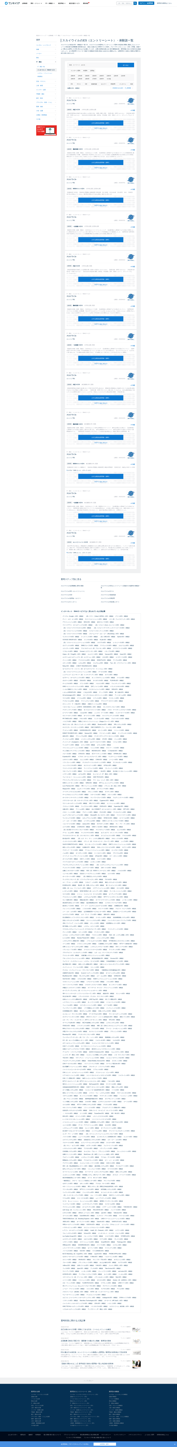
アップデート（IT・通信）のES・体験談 (100, 1309)
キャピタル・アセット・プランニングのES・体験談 (99, 1151)
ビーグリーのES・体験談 (70, 713)
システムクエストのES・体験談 (72, 1148)
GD (86, 84)
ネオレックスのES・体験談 (120, 838)
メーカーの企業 (35, 1399)
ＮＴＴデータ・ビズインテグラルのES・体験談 (99, 1172)
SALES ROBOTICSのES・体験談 (73, 844)
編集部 (31, 1434)
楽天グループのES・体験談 (105, 622)
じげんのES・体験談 (84, 663)
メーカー (39, 53)
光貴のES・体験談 (68, 809)
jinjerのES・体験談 (82, 1268)
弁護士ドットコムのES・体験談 (97, 704)
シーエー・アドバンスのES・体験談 (73, 1289)
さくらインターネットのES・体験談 (112, 1192)
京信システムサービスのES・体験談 (73, 920)
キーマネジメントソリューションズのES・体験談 (96, 1046)
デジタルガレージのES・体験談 (122, 762)
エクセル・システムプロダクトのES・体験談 (76, 935)
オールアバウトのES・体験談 (91, 1207)
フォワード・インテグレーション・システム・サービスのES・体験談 (83, 961)
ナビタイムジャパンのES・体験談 (99, 689)
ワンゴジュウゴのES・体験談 (71, 818)
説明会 (92, 70)
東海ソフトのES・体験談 (127, 1017)
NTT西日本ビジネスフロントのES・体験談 (122, 941)
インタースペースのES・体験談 (125, 713)
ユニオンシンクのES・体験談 (71, 1175)
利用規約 (38, 1434)
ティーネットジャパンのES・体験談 (121, 891)
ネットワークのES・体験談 (96, 1002)
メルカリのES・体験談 (102, 683)
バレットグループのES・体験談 (93, 1236)
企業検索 (24, 3)
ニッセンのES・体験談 (125, 1274)
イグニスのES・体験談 (100, 698)
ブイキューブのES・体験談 (71, 806)
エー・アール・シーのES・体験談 (73, 882)
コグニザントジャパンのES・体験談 (91, 1005)
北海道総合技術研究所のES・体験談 (73, 1087)
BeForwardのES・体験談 (96, 1084)
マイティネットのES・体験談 (108, 1096)
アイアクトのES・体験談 (70, 1163)
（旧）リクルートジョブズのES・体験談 (75, 631)
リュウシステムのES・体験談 (71, 1192)
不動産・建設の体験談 (115, 1412)
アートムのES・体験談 (83, 809)
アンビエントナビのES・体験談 (96, 1294)
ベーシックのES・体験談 (121, 730)
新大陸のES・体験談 (69, 838)
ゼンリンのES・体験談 (105, 730)
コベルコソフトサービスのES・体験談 (95, 949)
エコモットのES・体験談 (98, 862)
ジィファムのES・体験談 (99, 1131)
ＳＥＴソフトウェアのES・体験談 (73, 984)
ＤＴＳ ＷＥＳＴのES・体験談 (97, 1177)
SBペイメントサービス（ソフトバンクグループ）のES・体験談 (82, 993)
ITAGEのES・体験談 (69, 1025)
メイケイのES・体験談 (69, 1136)
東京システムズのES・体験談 (71, 847)
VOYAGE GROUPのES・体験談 (72, 639)
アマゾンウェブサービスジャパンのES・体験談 (77, 780)
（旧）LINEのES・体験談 (107, 636)
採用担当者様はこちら (164, 3)
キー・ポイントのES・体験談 (118, 856)
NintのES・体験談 (121, 1277)
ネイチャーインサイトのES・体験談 (73, 1017)
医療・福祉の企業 (36, 1418)
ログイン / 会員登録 (146, 3)
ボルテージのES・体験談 (70, 680)
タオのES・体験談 (90, 1101)
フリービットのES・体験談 (107, 733)
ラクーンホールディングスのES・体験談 (75, 803)
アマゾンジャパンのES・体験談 (72, 622)
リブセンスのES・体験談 (70, 651)
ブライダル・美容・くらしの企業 (40, 1416)
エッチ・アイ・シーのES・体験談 (73, 1134)
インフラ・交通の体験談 (116, 1410)
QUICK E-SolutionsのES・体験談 (99, 1052)
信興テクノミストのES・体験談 (72, 1154)
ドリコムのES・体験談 (84, 698)
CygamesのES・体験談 (107, 800)
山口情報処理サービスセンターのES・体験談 (97, 911)
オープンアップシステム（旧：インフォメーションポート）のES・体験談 (85, 990)
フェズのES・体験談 (69, 1268)
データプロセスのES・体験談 (98, 1014)
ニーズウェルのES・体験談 (92, 821)
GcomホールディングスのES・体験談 (92, 973)
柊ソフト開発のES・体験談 (113, 999)
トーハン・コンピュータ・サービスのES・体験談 (92, 894)
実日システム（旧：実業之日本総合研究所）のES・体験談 (105, 1186)
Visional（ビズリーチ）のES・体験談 (91, 651)
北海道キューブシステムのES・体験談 (124, 911)
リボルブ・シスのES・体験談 (94, 882)
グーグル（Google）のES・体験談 (73, 616)
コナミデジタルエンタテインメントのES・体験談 (98, 695)
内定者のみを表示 (118, 88)
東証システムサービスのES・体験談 (116, 882)
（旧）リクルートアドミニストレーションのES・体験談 (79, 672)
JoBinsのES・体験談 (69, 1265)
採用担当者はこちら (163, 1434)
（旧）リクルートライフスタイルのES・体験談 (77, 628)
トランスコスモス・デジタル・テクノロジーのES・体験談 (96, 996)
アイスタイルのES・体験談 (86, 660)
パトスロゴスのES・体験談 (99, 1306)
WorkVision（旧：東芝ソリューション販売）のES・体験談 (101, 1154)
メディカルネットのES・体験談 (104, 1277)
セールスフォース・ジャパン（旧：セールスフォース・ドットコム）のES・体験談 (87, 669)
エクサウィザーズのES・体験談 (72, 1239)
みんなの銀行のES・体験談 (108, 1262)
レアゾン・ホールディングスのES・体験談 (75, 1230)
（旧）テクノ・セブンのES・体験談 (73, 1145)
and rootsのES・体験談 (125, 1271)
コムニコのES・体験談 (87, 759)
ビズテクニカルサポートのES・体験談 (109, 1101)
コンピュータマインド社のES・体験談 (117, 1058)
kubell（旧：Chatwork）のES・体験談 (101, 1230)
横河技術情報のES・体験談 (100, 958)
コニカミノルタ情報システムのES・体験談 (99, 1055)
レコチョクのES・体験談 (70, 891)
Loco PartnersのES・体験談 (71, 786)
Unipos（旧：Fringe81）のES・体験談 (74, 654)
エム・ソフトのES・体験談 (98, 1195)
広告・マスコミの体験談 (116, 1405)
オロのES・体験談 (108, 657)
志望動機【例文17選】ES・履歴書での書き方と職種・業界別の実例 (86, 1341)
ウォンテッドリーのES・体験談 (121, 683)
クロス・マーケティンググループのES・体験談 (122, 710)
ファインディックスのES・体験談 (118, 929)
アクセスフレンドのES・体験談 (93, 1160)
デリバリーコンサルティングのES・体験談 (122, 1131)
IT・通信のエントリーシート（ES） (80, 1403)
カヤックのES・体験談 (69, 663)
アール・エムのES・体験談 (71, 832)
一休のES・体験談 (105, 771)
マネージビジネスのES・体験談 (126, 1093)
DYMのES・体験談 (84, 753)
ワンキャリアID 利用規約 (73, 1437)
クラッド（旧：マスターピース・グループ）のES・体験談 (101, 841)
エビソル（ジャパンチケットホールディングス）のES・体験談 (81, 1297)
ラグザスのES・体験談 (108, 1289)
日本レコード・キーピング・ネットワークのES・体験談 (106, 1110)
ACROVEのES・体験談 (70, 1274)
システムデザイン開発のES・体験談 (73, 941)
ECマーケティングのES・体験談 (102, 753)
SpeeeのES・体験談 (123, 636)
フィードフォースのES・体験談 (93, 768)
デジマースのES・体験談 (113, 1084)
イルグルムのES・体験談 (100, 663)
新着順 (129, 88)
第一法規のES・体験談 (122, 692)
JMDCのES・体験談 (69, 1221)
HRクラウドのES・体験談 (97, 803)
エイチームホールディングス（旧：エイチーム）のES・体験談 (81, 657)
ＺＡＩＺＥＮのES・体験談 (85, 1198)
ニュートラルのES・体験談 (86, 1136)
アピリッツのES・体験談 (90, 812)
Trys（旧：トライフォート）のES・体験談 (123, 663)
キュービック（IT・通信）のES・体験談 (105, 774)
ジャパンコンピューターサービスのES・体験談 (77, 1069)
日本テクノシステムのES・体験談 (119, 1195)
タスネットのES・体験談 (119, 1061)
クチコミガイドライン (135, 1434)
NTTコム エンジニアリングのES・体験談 (111, 783)
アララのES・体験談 (98, 1028)
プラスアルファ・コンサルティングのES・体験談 (77, 952)
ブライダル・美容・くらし (44, 102)
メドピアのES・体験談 (69, 721)
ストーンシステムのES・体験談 (96, 920)
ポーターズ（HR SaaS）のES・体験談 (116, 1300)
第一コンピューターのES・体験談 (116, 885)
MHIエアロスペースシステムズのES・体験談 (76, 1028)
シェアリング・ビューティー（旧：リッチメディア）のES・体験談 (83, 674)
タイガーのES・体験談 (113, 1142)
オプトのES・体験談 (111, 674)
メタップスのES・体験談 (112, 651)
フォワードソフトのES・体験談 (113, 1145)
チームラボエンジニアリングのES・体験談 (75, 794)
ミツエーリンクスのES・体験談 (115, 1002)
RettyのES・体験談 (68, 666)
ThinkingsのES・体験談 (124, 1242)
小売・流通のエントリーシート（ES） (80, 1421)
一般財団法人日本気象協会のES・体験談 (113, 970)
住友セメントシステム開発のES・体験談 (75, 999)
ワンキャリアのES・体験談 (71, 636)
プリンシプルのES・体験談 (84, 736)
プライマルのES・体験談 (120, 853)
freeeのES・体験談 (125, 654)
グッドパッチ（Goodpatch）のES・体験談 (75, 742)
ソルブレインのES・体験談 (126, 1075)
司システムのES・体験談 (87, 976)
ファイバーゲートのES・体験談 (126, 815)
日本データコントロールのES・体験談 (98, 1087)
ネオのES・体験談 (110, 1125)
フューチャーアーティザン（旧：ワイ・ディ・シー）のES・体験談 (83, 1037)
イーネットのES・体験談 (103, 917)
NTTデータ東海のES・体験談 (128, 943)
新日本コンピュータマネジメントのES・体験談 (106, 1049)
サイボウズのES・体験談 (100, 680)
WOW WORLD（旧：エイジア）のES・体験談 (94, 891)
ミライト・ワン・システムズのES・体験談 (102, 1093)
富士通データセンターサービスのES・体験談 (76, 1131)
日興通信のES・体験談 (121, 906)
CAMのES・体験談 (101, 759)
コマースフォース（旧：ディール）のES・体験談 (77, 1277)
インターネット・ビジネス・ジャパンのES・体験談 (113, 1233)
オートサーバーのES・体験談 (71, 876)
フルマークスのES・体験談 (71, 1142)
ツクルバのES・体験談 (120, 742)
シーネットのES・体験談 (129, 900)
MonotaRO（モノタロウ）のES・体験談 (102, 815)
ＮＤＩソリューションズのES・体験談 (74, 1186)
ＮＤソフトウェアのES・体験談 (72, 1107)
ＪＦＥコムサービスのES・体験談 (96, 941)
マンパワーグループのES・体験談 (100, 797)
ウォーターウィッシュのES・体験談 (73, 1294)
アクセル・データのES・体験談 (110, 1157)
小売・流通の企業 (36, 1421)
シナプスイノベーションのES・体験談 (74, 1002)
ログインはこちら (100, 128)
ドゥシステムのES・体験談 (90, 1192)
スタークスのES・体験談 (98, 794)
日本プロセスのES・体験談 (120, 1122)
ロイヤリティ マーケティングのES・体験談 (76, 727)
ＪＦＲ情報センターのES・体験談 (94, 1008)
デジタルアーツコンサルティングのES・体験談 (96, 762)
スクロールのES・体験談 (112, 1204)
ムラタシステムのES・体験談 (115, 1022)
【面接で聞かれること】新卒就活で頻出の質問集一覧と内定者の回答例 (87, 1363)
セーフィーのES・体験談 (95, 1248)
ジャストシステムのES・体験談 (90, 739)
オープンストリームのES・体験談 (111, 1128)
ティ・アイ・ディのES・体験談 (125, 824)
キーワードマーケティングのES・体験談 (108, 900)
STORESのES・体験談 (128, 1236)
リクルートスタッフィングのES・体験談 (101, 631)
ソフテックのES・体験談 (70, 1300)
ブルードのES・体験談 (69, 1262)
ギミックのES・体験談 (97, 923)
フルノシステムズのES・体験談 (72, 1233)
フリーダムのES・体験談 (70, 1189)
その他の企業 (35, 1425)
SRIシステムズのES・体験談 (122, 724)
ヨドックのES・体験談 (85, 932)
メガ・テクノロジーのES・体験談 (124, 1055)
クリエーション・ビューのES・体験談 (107, 1072)
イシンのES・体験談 (120, 739)
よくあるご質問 (149, 1434)
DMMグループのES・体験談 (89, 645)
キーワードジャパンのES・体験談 (73, 1172)
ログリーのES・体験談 (129, 847)
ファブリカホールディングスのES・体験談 (75, 862)
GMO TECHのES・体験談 (101, 777)
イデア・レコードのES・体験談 (111, 1207)
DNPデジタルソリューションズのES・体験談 (122, 844)
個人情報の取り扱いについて (52, 1434)
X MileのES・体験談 (96, 1256)
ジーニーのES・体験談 (116, 759)
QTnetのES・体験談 (101, 856)
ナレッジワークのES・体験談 (107, 1271)
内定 (131, 84)
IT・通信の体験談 (114, 1403)
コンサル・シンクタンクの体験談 (118, 1394)
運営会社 (23, 1434)
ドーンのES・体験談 (69, 943)
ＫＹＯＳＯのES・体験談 (115, 1169)
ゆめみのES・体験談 (88, 824)
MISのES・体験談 (68, 1116)
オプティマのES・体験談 (94, 1145)
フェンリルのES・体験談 (70, 1005)
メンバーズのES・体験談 (118, 1210)
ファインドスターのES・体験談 (72, 768)
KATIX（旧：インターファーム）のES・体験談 (104, 1292)
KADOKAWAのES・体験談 (88, 730)
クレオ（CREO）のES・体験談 (118, 1265)
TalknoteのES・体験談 (120, 1213)
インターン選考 (75, 70)
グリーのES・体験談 (121, 616)
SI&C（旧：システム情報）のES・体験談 (121, 935)
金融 (37, 49)
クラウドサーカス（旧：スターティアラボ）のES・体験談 (80, 800)
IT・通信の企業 (35, 1403)
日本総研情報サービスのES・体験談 (117, 961)
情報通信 (39, 76)
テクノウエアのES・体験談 (112, 1180)
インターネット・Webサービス (46, 70)
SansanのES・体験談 (111, 654)
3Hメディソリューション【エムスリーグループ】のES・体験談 (82, 1286)
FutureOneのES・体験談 (101, 1113)
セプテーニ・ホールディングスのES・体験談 (76, 677)
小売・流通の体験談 (114, 1421)
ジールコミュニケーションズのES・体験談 (75, 1122)
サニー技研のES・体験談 (70, 900)
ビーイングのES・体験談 (83, 1116)
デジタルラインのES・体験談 (122, 812)
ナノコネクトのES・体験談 (102, 853)
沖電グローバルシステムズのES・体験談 (75, 1031)
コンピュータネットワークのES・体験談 (92, 1163)
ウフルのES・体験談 (69, 1198)
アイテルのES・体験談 (110, 1104)
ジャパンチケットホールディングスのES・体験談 (77, 1303)
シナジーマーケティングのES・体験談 (74, 1248)
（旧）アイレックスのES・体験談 (73, 1099)
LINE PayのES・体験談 (96, 999)
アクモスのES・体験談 (91, 1148)
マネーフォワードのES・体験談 (72, 771)
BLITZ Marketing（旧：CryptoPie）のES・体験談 (77, 1254)
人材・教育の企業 (36, 1407)
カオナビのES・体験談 (91, 1239)
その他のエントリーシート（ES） (79, 1425)
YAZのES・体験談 (68, 1058)
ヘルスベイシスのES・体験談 (114, 1256)
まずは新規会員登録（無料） (100, 123)
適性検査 (85, 3)
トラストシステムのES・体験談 (86, 943)
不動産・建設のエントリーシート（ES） (81, 1412)
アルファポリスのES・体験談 (120, 718)
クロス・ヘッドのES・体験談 (71, 812)
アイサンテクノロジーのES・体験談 (89, 1034)
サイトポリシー (106, 1434)
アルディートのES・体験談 (71, 1157)
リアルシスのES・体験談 (100, 1069)
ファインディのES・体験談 (113, 1248)
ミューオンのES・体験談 (70, 873)
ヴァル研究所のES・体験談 (100, 1251)
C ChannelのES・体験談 (115, 751)
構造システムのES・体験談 (120, 1087)
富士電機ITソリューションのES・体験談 (75, 1066)
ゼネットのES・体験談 (87, 1183)
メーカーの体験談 (114, 1399)
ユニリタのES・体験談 (69, 1125)
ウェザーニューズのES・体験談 (118, 756)
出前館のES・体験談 (88, 847)
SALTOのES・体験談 (69, 979)
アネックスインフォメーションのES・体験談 (76, 958)
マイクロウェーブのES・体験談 (105, 829)
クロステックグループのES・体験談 (96, 984)
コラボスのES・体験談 (84, 979)
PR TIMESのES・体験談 (70, 718)
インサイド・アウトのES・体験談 (107, 1215)
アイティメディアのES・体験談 (72, 710)
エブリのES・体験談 (69, 827)
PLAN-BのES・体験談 (117, 680)
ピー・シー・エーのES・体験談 (114, 1160)
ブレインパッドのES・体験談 (114, 768)
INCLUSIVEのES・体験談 (101, 1210)
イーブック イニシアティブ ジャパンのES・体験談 (78, 856)
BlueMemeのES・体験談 (70, 976)
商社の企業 (34, 1401)
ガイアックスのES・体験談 (71, 645)
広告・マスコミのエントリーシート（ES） (82, 1405)
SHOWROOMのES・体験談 (86, 1245)
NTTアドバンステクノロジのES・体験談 (116, 897)
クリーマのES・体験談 (104, 1245)
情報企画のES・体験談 (87, 900)
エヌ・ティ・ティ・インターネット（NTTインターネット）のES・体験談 (85, 1020)
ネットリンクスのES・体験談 (89, 1096)
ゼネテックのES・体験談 (70, 1183)
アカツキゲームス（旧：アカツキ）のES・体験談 (96, 648)
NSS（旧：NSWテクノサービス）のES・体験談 (100, 870)
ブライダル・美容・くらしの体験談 (119, 1416)
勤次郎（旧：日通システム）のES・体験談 (91, 885)
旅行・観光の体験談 (114, 1414)
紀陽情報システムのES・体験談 (100, 1122)
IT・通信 (38, 62)
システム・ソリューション (44, 73)
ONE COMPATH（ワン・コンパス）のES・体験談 (106, 727)
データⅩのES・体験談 (105, 672)
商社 (37, 57)
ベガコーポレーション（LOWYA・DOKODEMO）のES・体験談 (82, 707)
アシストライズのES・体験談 (71, 867)
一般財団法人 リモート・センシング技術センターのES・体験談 (82, 1180)
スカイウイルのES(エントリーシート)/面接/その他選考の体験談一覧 (120, 587)
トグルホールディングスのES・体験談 (74, 1309)
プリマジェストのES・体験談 (71, 1207)
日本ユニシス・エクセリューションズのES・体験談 (78, 1072)
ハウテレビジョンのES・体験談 (72, 1227)
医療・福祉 (39, 106)
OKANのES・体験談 (84, 1259)
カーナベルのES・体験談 (127, 818)
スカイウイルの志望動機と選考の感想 (72, 586)
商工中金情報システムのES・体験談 (93, 1022)
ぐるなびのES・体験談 (90, 692)
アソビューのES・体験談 (70, 730)
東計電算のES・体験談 (69, 964)
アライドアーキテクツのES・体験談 (112, 701)
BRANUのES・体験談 (116, 827)
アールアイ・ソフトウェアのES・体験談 (75, 1052)
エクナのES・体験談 (114, 873)
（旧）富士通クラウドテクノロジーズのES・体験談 (78, 829)
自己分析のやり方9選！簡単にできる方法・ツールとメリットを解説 (86, 1329)
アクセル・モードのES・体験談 (105, 1183)
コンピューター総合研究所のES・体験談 (97, 1090)
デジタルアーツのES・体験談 (125, 1166)
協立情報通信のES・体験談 (94, 903)
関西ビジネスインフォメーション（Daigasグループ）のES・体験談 (98, 721)
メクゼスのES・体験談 (124, 870)
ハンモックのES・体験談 (88, 1271)
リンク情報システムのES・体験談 (73, 1101)
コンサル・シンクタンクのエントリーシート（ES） (84, 1394)
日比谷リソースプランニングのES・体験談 (93, 873)
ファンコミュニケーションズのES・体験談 (75, 748)
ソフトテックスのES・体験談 (86, 1025)
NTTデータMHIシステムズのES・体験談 (89, 1104)
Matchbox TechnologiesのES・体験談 (91, 1300)
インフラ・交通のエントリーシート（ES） (82, 1410)
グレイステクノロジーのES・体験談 (114, 707)
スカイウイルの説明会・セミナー (71, 598)
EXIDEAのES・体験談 (69, 885)
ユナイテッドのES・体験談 (71, 648)
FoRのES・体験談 (101, 1265)
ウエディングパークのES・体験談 (123, 797)
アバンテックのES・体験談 (117, 949)
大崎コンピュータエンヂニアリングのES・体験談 (114, 964)
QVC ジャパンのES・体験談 (99, 686)
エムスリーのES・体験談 (95, 654)
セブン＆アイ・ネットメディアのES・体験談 (114, 832)
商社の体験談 (112, 1401)
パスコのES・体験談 (112, 981)
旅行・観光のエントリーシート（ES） (80, 1414)
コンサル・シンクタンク (43, 45)
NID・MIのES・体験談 (118, 1113)
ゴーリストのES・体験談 (70, 1215)
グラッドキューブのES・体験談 (88, 1262)
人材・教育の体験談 (114, 1407)
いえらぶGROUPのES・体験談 (72, 692)
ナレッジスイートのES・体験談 (126, 1151)
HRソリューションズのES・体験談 (91, 786)
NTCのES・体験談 (114, 1020)
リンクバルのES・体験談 (101, 718)
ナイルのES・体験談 (123, 677)
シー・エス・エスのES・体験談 (72, 911)
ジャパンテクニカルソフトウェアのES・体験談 (122, 920)
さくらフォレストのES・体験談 (110, 835)
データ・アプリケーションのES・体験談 (90, 1125)
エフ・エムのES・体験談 (104, 976)
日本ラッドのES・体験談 (87, 859)
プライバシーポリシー (70, 1434)
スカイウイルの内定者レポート (110, 602)
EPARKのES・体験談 (120, 753)
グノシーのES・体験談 (69, 660)
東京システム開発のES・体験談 (88, 964)
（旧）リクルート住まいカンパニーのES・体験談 (109, 625)
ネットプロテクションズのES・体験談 (103, 677)
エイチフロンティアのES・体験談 (92, 1204)
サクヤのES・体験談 (69, 894)
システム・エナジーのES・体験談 (94, 926)
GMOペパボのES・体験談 (100, 827)
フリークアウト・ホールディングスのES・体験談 (77, 625)
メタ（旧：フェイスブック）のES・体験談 (122, 619)
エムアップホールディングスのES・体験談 (75, 815)
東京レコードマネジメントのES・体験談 (75, 1093)
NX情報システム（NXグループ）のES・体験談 (96, 1175)
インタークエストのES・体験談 (72, 841)
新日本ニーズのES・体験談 (71, 906)
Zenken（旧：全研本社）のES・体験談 (124, 1280)
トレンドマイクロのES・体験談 (72, 765)
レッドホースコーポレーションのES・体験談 (76, 1119)
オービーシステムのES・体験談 (115, 973)
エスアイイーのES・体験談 (90, 867)
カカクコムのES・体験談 (126, 645)
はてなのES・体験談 (84, 774)
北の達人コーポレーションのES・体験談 (125, 771)
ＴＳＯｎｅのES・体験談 (99, 935)
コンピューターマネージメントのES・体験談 (105, 1043)
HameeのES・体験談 (91, 733)
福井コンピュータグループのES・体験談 (94, 1078)
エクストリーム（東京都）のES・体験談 (121, 1306)
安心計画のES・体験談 (69, 996)
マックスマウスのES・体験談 (90, 832)
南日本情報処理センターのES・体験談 (74, 1177)
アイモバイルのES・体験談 (71, 701)
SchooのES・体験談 (90, 1233)
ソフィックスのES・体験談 (92, 1107)
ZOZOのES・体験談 (106, 806)
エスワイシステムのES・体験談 (72, 1139)
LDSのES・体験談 (100, 1303)
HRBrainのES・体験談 (69, 1245)
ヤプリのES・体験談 (106, 1239)
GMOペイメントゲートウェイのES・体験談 (76, 686)
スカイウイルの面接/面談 (108, 595)
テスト (79, 84)
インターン (122, 84)
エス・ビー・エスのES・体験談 (117, 1139)
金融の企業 (34, 1396)
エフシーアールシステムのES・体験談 (92, 1142)
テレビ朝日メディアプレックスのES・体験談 (76, 751)
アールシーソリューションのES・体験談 (97, 850)
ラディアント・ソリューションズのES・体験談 (90, 1058)
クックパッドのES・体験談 (89, 636)
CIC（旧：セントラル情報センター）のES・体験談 (78, 1040)
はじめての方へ (13, 1434)
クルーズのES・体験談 (69, 753)
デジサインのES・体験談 (101, 932)
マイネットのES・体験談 (116, 698)
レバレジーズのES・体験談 (121, 642)
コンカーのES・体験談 (130, 1136)
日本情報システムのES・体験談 (72, 1151)
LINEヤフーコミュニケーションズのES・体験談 (115, 1218)
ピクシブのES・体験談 (88, 745)
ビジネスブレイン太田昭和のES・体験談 (109, 1136)
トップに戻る (88, 1380)
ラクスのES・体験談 (69, 698)
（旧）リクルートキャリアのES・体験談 (75, 633)
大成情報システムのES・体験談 (107, 943)
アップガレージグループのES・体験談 (90, 1274)
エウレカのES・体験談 (104, 745)
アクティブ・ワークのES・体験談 (73, 850)
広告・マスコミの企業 (37, 1405)
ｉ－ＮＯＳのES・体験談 (70, 1113)
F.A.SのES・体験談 (111, 879)
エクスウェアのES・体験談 (71, 914)
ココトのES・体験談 (92, 1289)
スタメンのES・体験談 (114, 794)
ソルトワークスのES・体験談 (71, 824)
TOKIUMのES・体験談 (130, 1207)
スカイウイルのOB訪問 (108, 598)
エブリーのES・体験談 (122, 1230)
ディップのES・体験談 (106, 692)
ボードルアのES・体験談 (70, 859)
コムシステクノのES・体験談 (120, 1052)
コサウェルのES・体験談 (70, 1096)
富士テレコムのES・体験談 (88, 1011)
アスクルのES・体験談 (129, 835)
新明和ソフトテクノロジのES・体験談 (111, 1201)
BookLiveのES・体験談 (105, 724)
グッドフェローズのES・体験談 (127, 733)
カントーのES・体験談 (92, 1128)
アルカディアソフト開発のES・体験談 (113, 1107)
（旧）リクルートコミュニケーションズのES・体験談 (79, 642)
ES (72, 84)
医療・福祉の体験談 (114, 1418)
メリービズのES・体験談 (70, 1251)
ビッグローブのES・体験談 (120, 850)
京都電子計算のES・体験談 (71, 973)
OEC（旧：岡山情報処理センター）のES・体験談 (78, 1166)
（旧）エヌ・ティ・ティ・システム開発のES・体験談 (93, 838)
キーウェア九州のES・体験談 (71, 1022)
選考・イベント (35, 3)
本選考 (85, 70)
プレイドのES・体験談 (121, 1239)
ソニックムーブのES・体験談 (97, 1169)
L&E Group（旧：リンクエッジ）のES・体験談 (77, 1210)
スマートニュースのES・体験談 (89, 1242)
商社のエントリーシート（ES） (79, 1401)
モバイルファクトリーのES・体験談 (95, 710)
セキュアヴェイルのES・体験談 (92, 818)
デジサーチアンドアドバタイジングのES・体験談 (109, 736)
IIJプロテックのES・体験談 (105, 824)
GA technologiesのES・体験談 (72, 695)
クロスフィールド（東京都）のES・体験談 (75, 1292)
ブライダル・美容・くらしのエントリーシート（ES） (85, 1416)
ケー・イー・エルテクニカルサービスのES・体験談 (96, 906)
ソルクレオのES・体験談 (103, 1040)
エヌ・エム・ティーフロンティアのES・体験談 (108, 952)
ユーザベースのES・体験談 (124, 657)
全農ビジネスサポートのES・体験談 (73, 870)
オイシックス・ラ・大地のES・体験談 (74, 704)
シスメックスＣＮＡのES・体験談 (103, 1116)
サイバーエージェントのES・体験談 (96, 619)
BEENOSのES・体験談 (99, 751)
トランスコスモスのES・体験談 (119, 686)
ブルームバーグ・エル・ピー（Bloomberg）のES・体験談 (106, 633)
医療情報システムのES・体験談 (114, 1037)
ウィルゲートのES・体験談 (71, 745)
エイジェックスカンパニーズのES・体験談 (97, 1227)
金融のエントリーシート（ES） (79, 1396)
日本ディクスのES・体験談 (71, 1046)
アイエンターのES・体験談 (71, 955)
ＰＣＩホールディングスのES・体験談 (120, 1014)
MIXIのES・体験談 (89, 622)
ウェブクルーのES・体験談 (89, 806)
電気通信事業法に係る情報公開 (89, 1434)
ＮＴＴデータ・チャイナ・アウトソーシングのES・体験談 (105, 987)
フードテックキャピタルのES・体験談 (74, 791)
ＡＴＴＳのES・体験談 (110, 1005)
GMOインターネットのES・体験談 (73, 783)
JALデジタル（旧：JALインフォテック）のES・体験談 (79, 724)
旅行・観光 (39, 98)
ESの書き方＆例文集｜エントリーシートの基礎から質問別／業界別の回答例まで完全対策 (94, 1352)
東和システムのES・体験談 (124, 1172)
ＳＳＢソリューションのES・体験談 (73, 981)
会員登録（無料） (105, 1444)
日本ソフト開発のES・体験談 (71, 1078)
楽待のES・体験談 (68, 736)
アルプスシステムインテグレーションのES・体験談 (78, 865)
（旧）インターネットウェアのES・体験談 (75, 1195)
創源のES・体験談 (108, 993)
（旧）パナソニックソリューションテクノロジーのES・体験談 (104, 1134)
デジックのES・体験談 (69, 932)
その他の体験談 (113, 1425)
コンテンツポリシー (120, 1434)
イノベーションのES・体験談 (116, 803)
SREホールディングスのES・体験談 (74, 1224)
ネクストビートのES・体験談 (93, 765)
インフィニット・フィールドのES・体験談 (75, 967)
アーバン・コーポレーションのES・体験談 (119, 1028)
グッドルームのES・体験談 (71, 739)
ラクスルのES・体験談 (91, 771)
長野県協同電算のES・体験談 (94, 1099)
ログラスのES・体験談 (125, 1262)
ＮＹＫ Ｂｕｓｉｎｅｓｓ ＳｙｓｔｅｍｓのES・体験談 (80, 1201)
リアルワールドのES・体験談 (95, 981)
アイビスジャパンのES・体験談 (72, 897)
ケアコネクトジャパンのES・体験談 (73, 1075)
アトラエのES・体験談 (120, 660)
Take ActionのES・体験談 (112, 1268)
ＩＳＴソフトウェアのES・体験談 (94, 1063)
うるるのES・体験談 (86, 713)
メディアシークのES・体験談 (108, 1148)
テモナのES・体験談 (86, 718)
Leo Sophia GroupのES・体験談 (72, 1236)
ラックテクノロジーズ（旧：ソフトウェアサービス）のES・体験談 (83, 879)
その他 (109, 79)
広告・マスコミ (41, 81)
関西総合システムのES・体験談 (72, 1160)
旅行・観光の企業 (36, 1414)
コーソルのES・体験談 (130, 1101)
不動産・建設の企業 (36, 1412)
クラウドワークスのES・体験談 (122, 648)
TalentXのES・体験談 (103, 1221)
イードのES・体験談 (86, 1113)
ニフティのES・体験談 (69, 774)
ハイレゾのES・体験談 (114, 1303)
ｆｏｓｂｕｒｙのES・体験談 (128, 1096)
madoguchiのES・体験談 (109, 1297)
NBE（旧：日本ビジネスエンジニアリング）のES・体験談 (114, 1025)
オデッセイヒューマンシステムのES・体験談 (76, 1043)
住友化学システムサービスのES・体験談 (75, 1110)
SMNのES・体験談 (91, 783)
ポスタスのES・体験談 (104, 1280)
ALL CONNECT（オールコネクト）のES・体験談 (106, 809)
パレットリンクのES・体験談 (71, 908)
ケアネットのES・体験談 (108, 1283)
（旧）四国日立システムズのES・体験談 (94, 876)
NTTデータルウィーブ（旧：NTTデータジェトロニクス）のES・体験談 (84, 1081)
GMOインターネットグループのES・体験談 (115, 821)
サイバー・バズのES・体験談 (115, 748)
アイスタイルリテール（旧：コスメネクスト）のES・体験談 (81, 835)
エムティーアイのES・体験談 (86, 788)
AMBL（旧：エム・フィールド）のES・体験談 (77, 888)
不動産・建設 (40, 94)
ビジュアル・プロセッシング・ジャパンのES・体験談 (118, 1224)
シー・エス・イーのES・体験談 (72, 821)
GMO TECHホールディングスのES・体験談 (76, 1306)
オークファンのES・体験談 (92, 715)
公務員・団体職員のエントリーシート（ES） (82, 1423)
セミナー (103, 84)
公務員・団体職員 (41, 115)
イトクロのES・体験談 (91, 639)
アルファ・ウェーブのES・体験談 (126, 908)
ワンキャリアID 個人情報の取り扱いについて (97, 1437)
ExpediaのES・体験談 (69, 756)
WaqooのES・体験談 (69, 788)
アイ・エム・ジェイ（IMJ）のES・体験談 (106, 780)
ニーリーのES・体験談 (69, 1280)
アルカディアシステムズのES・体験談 (74, 1061)
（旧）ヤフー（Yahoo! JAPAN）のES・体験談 (99, 616)
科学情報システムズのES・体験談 (111, 1189)
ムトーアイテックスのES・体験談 (106, 1198)
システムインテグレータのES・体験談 (102, 946)
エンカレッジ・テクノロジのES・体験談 (75, 1014)
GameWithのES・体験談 (87, 1215)
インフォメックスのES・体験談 (115, 1008)
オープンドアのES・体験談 (105, 788)
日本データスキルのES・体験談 (72, 1063)
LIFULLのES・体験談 (110, 765)
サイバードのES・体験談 (105, 908)
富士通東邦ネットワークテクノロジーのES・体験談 (78, 917)
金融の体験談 (112, 1396)
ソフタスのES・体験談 (89, 908)
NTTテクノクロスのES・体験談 (89, 1189)
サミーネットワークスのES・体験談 (96, 844)
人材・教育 (39, 85)
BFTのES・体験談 (128, 809)
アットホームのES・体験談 (123, 695)
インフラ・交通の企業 (37, 1410)
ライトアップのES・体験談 (71, 1271)
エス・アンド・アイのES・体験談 (91, 914)
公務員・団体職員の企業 (38, 1423)
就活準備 (61, 3)
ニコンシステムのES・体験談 (105, 938)
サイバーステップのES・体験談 (72, 715)
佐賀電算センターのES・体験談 (115, 923)
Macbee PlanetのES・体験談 (86, 938)
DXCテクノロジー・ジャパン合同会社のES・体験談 (102, 1017)
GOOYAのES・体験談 (93, 1224)
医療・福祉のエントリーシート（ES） (80, 1418)
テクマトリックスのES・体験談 (112, 1286)
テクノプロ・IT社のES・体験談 (102, 1259)
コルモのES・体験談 (119, 1040)
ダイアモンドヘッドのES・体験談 (115, 1099)
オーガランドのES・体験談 (84, 853)
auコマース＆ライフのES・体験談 (100, 742)
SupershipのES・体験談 (121, 806)
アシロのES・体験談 (96, 1268)
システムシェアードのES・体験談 (73, 1128)
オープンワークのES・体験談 (86, 1221)
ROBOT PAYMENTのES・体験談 (73, 733)
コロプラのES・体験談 (104, 642)
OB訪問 (113, 84)
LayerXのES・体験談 (100, 1254)
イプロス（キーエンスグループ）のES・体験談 (92, 756)
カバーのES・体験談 (110, 1274)
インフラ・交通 (41, 90)
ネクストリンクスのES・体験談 (98, 1031)
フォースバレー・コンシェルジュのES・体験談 (77, 777)
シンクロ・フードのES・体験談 (103, 713)
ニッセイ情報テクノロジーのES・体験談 (75, 689)
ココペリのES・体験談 (104, 859)
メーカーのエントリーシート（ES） (80, 1399)
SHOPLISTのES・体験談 (119, 1221)
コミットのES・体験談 (97, 967)
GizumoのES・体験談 (116, 958)
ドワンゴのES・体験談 (87, 683)
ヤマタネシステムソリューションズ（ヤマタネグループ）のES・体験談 (84, 929)
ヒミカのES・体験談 (69, 938)
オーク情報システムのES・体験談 (73, 1090)
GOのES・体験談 (85, 1251)
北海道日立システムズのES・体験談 (95, 1139)
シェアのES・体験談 (127, 841)
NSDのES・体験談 (117, 689)
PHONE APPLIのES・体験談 (117, 1254)
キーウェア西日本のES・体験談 (115, 1063)
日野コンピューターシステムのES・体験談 (75, 946)
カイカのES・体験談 (69, 1104)
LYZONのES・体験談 (83, 827)
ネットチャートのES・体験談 (118, 984)
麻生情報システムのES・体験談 (104, 1166)
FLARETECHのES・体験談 (90, 1283)
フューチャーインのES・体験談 (72, 1008)
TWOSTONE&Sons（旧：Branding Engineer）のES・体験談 (81, 1218)
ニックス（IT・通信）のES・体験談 (73, 1055)
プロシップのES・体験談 (95, 791)
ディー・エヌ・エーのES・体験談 (73, 619)
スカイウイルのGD (66, 595)
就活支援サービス (74, 3)
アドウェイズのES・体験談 (108, 645)
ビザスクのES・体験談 (69, 1213)
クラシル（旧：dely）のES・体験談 (115, 786)
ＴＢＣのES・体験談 (114, 1081)
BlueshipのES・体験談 (69, 1034)
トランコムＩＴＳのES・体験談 (72, 949)
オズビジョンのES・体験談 (122, 1259)
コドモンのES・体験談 (120, 1245)
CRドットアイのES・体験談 (124, 946)
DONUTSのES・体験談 (104, 660)
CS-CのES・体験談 (105, 812)
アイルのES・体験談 (123, 1289)
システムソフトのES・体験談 (90, 1157)
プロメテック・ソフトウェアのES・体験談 (102, 1066)
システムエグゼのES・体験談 (93, 897)
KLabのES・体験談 (105, 639)
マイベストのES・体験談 (126, 1215)
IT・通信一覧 (41, 66)
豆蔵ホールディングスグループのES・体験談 (76, 1049)
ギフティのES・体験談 (112, 791)
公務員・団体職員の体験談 (116, 1423)
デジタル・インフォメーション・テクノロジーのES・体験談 (81, 970)
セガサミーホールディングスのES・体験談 (75, 1256)
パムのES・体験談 (68, 853)
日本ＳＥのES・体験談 (113, 1163)
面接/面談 (94, 84)
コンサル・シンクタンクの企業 (39, 1394)
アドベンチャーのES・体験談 (90, 701)
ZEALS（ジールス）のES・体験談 (88, 1213)
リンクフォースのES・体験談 (71, 1204)
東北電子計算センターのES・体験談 (73, 903)
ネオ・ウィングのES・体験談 (71, 1283)
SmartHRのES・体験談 (108, 1242)
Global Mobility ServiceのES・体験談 (99, 1061)
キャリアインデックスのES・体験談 (113, 715)
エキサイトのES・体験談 (70, 759)
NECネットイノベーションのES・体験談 (75, 1084)
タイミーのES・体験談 (69, 1259)
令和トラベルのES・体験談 (85, 1265)
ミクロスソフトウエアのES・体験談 (116, 903)
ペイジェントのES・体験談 (86, 1280)
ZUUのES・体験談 (85, 680)
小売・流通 (39, 110)
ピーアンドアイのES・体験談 (118, 894)
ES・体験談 (49, 3)
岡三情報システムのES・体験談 (72, 926)
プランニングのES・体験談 (118, 1031)
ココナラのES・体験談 (112, 1236)
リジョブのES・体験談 (97, 748)
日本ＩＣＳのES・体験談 (108, 867)
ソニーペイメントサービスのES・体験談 (104, 1119)
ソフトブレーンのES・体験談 (71, 762)
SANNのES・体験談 (120, 976)
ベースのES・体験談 (118, 1090)
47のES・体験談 (107, 739)
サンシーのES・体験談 (123, 993)
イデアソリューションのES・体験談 (104, 888)
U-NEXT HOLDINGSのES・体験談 (86, 666)
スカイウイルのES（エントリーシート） (73, 591)
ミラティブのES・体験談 (70, 1242)
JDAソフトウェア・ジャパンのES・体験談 (75, 923)
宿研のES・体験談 (109, 914)
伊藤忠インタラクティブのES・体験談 (74, 987)
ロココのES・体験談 (123, 888)
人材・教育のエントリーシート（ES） (80, 1407)
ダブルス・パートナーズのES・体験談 (124, 1175)
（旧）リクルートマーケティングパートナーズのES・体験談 (111, 628)
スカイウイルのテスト (107, 591)
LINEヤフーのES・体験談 (126, 1283)
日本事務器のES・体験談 (70, 1011)
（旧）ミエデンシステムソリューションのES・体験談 (112, 865)
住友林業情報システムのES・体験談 (124, 917)
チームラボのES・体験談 (70, 683)
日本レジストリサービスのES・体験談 (108, 847)
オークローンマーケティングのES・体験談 (75, 797)
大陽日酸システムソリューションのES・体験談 (95, 955)
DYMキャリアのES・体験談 (127, 1297)
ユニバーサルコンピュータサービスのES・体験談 (101, 1075)
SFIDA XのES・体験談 (110, 818)
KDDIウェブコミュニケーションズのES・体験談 (107, 979)
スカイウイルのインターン (69, 602)
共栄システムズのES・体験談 (107, 1011)
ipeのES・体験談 (106, 1213)
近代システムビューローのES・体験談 (74, 1169)
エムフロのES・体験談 (124, 829)
